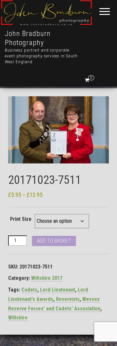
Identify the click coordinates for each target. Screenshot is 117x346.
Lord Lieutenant (57, 290)
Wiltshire (18, 318)
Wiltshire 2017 (46, 278)
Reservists (68, 299)
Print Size (21, 219)
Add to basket (54, 241)
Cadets (29, 290)
